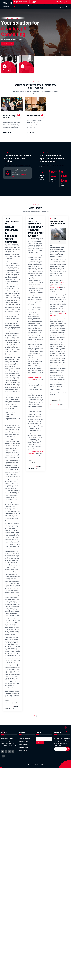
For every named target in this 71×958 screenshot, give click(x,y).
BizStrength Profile (33, 116)
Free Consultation (7, 43)
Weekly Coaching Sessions (9, 116)
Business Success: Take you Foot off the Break (57, 224)
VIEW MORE (6, 132)
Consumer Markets (23, 744)
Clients (62, 7)
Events (39, 5)
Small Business (10, 219)
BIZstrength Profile (48, 5)
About (33, 5)
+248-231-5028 (35, 2)
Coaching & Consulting (23, 5)
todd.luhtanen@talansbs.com (22, 2)
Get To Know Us (60, 5)
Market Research (23, 750)
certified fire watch (55, 287)
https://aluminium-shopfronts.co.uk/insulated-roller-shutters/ (34, 377)
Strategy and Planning (24, 738)
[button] (34, 716)
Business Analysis (23, 741)
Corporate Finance (23, 747)
